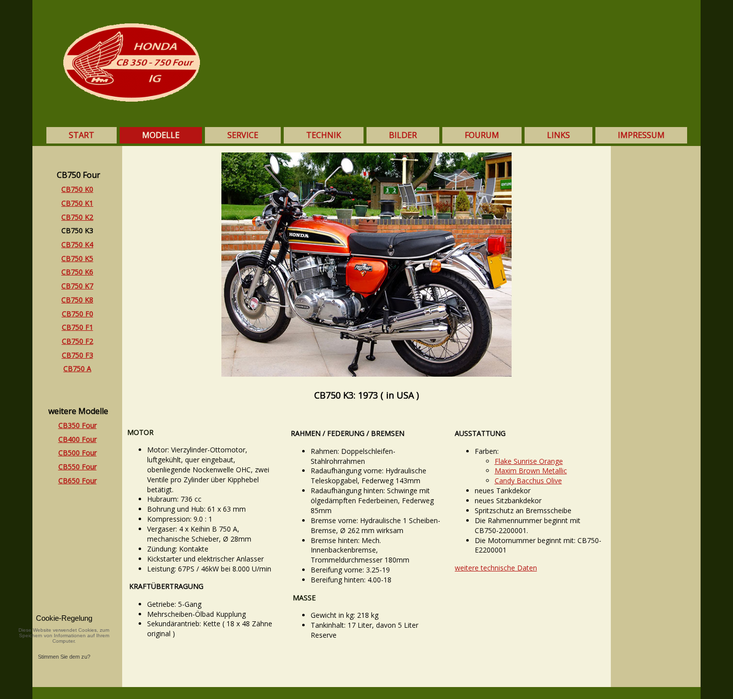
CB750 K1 (77, 203)
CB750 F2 (77, 341)
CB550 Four (77, 466)
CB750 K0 (77, 189)
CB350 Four (77, 425)
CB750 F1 (77, 327)
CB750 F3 (77, 355)
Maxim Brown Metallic (531, 470)
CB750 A (77, 368)
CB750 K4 (77, 244)
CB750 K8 (77, 299)
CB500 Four (77, 452)
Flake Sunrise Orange (529, 461)
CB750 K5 (77, 258)
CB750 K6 (77, 272)
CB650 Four (77, 480)
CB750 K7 (77, 285)
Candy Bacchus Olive (528, 480)
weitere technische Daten (496, 567)
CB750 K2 (77, 217)
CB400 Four (77, 439)
